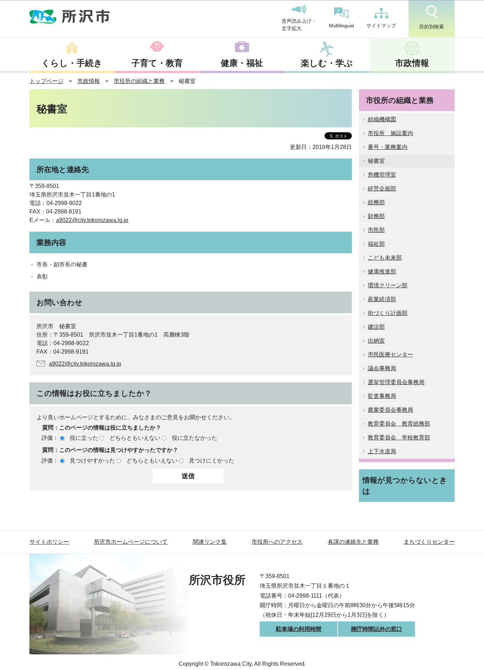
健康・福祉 (242, 63)
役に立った (84, 438)
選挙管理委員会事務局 (396, 382)
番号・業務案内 (387, 147)
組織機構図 (382, 119)
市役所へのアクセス (277, 542)
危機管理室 (382, 175)
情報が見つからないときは (404, 485)
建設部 (376, 327)
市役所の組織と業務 (139, 81)
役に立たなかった (194, 438)
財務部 (376, 216)
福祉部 (376, 244)
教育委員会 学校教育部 (399, 437)
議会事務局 (382, 368)
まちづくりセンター (429, 542)
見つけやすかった (92, 461)
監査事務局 (382, 396)
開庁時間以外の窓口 (376, 629)
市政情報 (412, 63)
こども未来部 (385, 258)
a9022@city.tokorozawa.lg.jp (92, 220)
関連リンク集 (210, 542)
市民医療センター (390, 354)
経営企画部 (382, 189)
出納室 (376, 341)
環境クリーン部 (387, 285)
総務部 (376, 202)
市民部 (376, 230)
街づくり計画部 (387, 313)
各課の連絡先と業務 (353, 542)
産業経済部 (382, 299)
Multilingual (341, 25)
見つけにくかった (211, 461)
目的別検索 (431, 26)
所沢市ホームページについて (131, 542)
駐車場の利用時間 (298, 629)
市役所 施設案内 (390, 133)
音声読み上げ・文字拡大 (299, 25)
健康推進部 (382, 271)
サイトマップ (381, 25)
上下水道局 (382, 451)
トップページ (46, 81)
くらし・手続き (71, 63)
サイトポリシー (49, 542)
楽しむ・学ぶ (327, 63)
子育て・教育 (157, 63)
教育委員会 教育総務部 (399, 424)
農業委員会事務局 (390, 410)
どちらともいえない (135, 438)
